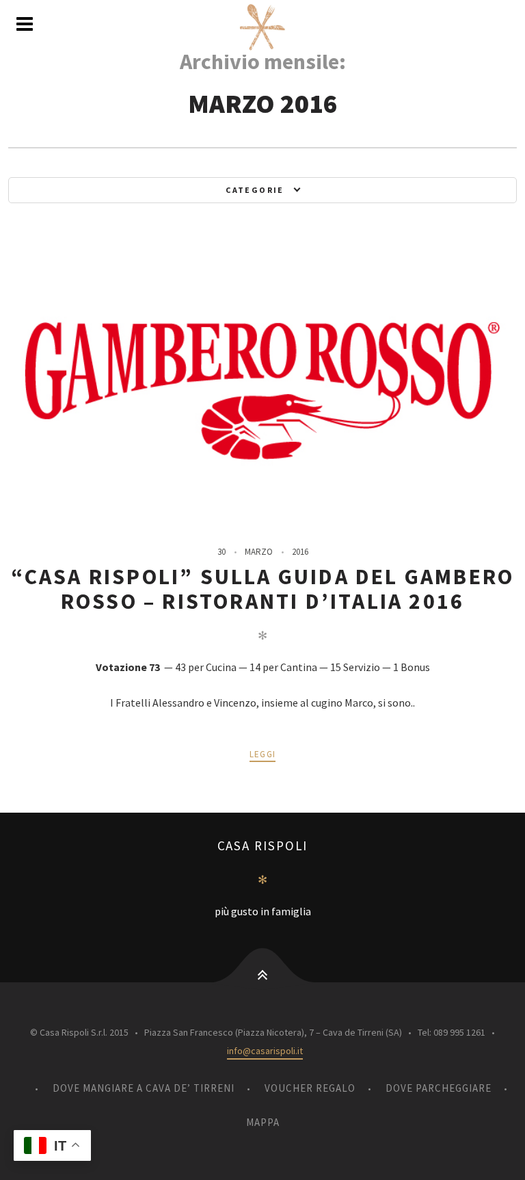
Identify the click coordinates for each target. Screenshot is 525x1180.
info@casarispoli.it (265, 1051)
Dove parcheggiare (439, 1087)
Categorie (255, 190)
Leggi (263, 754)
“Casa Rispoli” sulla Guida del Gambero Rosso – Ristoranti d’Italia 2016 (263, 589)
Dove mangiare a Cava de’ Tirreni (143, 1087)
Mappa (263, 1122)
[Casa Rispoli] (262, 27)
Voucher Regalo (310, 1087)
